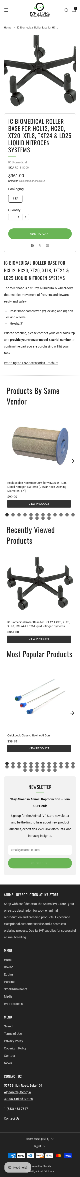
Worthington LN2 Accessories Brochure (31, 363)
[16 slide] (49, 518)
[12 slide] (73, 514)
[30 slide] (55, 770)
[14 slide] (37, 518)
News (8, 1063)
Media (8, 996)
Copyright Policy (15, 1048)
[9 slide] (55, 514)
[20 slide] (49, 766)
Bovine (8, 967)
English (38, 1146)
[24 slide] (73, 766)
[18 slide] (37, 766)
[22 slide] (61, 766)
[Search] (66, 10)
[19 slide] (43, 766)
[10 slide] (61, 514)
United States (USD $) (37, 1139)
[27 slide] (37, 770)
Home (8, 960)
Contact (9, 1055)
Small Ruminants (15, 989)
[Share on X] (40, 245)
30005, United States (18, 1099)
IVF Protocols (13, 1004)
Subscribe (40, 863)
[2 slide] (13, 514)
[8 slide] (49, 514)
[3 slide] (19, 514)
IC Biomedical (17, 162)
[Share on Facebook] (32, 245)
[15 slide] (43, 518)
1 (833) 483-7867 (16, 1108)
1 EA (15, 198)
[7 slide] (43, 514)
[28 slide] (43, 770)
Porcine (9, 982)
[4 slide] (25, 514)
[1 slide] (7, 514)
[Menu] (6, 10)
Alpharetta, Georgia (17, 1092)
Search (9, 1026)
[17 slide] (31, 766)
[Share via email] (48, 245)
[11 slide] (67, 514)
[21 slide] (55, 766)
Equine (8, 974)
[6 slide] (37, 514)
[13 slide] (31, 518)
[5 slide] (31, 514)
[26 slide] (31, 770)
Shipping (13, 181)
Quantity (14, 210)
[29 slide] (49, 770)
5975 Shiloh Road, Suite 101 (23, 1085)
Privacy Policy (13, 1041)
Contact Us (11, 1118)
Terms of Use (13, 1033)
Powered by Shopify (40, 1166)
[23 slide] (67, 766)
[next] (72, 460)
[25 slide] (25, 770)
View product (39, 503)
